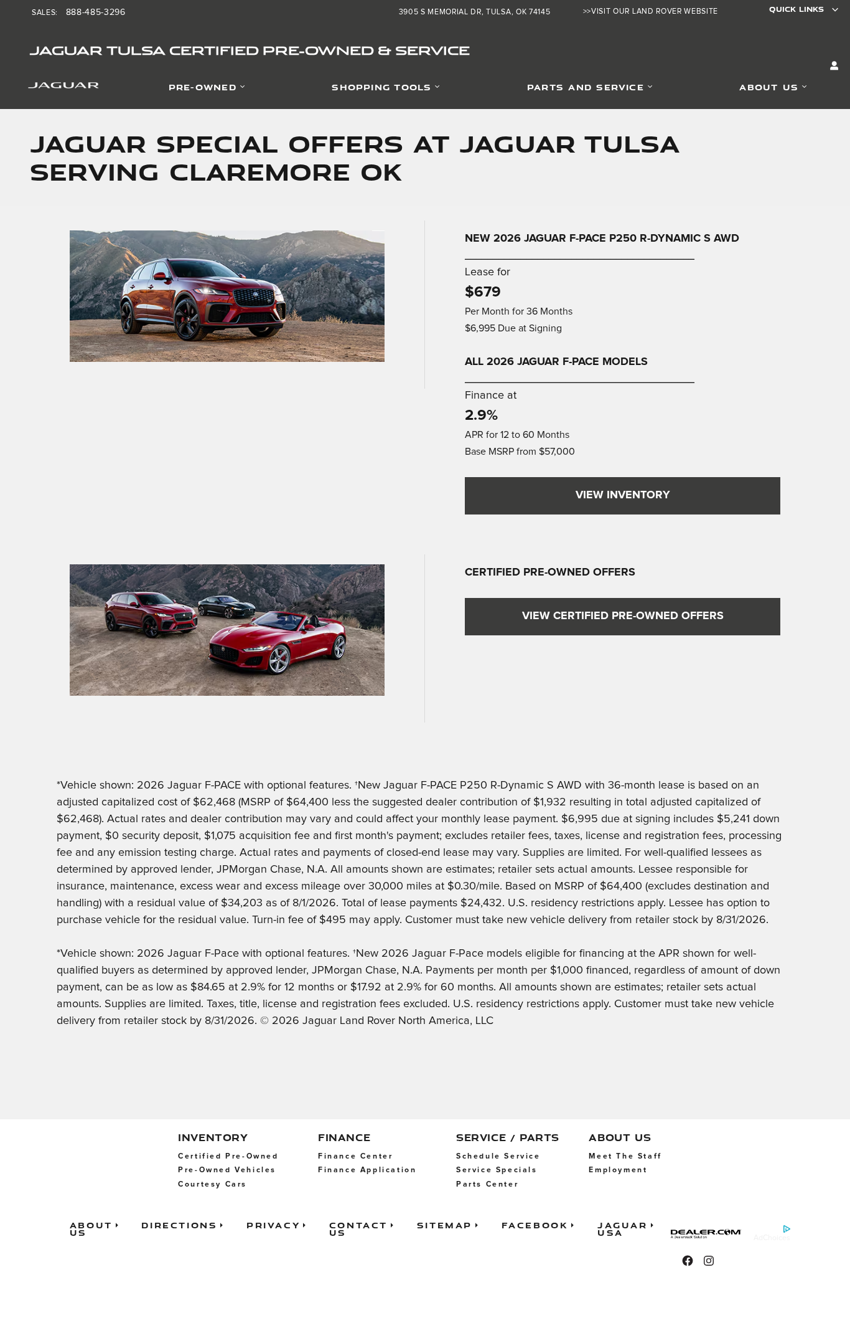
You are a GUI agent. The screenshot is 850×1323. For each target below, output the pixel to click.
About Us (768, 87)
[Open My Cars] (831, 66)
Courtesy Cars (212, 1184)
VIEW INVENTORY (623, 495)
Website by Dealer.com (710, 1234)
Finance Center (355, 1156)
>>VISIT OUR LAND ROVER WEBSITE (650, 11)
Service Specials (497, 1170)
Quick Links (796, 9)
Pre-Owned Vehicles (227, 1170)
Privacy (273, 1225)
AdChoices (772, 1238)
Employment (618, 1170)
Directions (179, 1225)
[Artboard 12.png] (227, 630)
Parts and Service (585, 87)
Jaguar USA (622, 1228)
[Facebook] (687, 1260)
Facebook (535, 1225)
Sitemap (444, 1225)
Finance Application (367, 1170)
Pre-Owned (202, 87)
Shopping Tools (381, 87)
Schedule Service (498, 1156)
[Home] (47, 88)
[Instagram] (708, 1260)
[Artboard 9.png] (227, 296)
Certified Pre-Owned (228, 1156)
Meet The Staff (625, 1156)
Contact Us (358, 1228)
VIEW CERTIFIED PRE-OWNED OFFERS (623, 616)
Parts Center (487, 1184)
